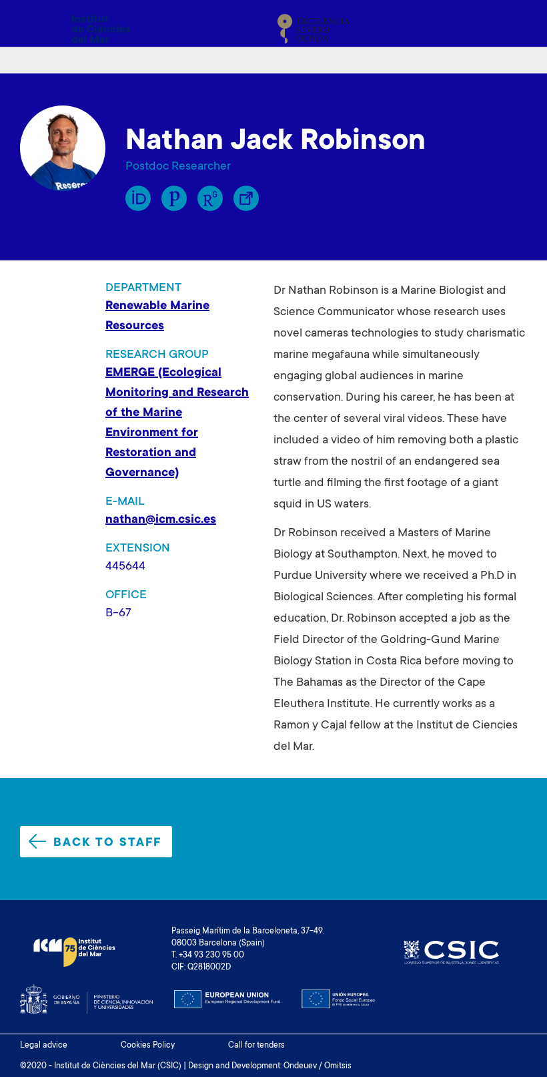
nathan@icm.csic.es (160, 520)
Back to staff (107, 843)
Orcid (138, 198)
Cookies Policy (148, 1045)
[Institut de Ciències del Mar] (75, 29)
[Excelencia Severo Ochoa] (314, 29)
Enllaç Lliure (246, 198)
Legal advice (43, 1045)
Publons (174, 198)
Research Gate (210, 198)
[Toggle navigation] (511, 28)
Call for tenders (256, 1045)
